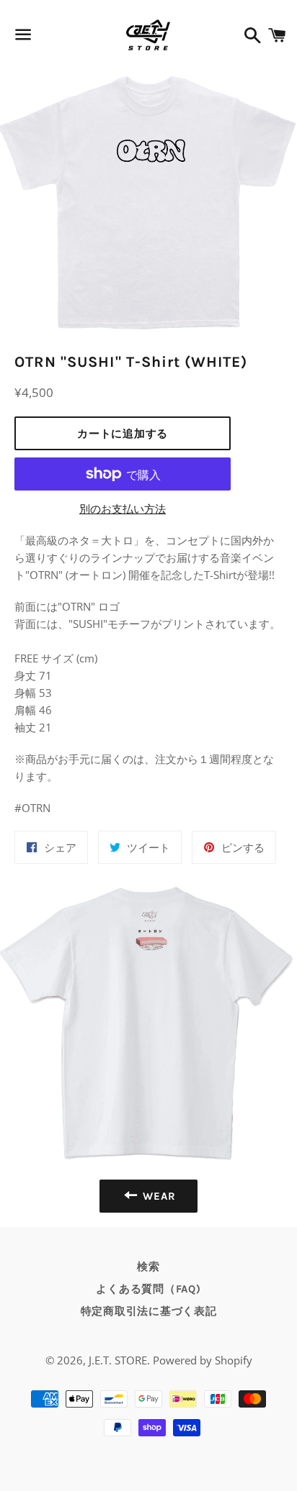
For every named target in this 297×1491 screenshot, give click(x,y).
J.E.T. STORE (118, 1360)
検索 (148, 1266)
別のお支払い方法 (122, 508)
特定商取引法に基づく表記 (149, 1311)
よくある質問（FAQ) (148, 1288)
